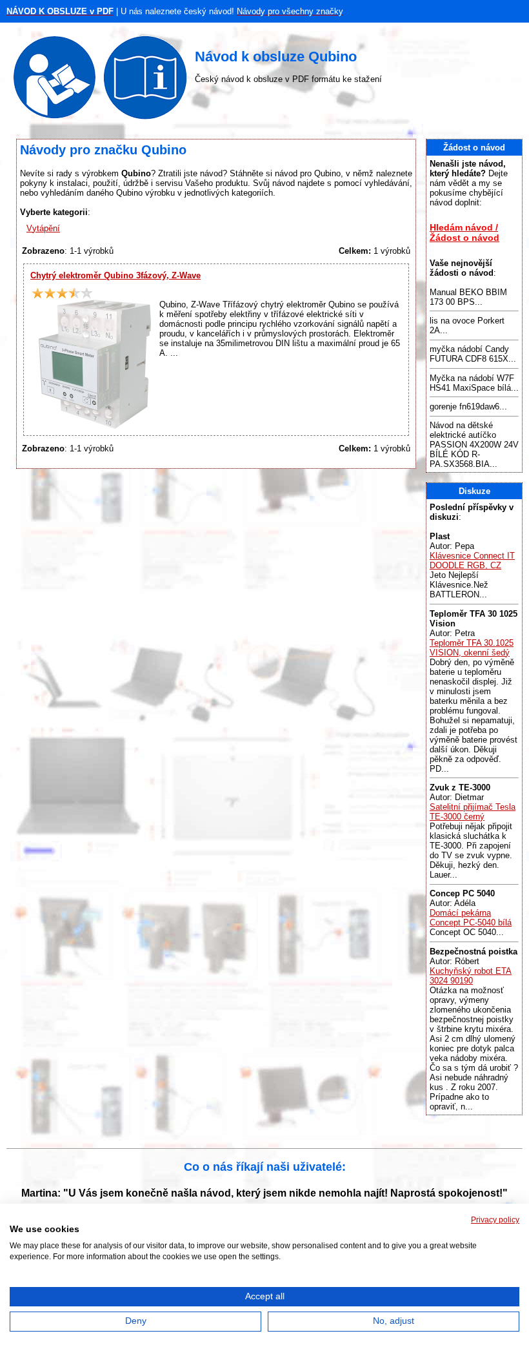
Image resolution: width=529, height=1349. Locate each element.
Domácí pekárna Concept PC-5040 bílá (471, 917)
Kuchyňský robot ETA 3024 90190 (471, 975)
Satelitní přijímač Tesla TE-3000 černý (472, 811)
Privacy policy (495, 1219)
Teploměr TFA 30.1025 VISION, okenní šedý (472, 647)
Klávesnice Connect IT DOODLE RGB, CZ (472, 560)
